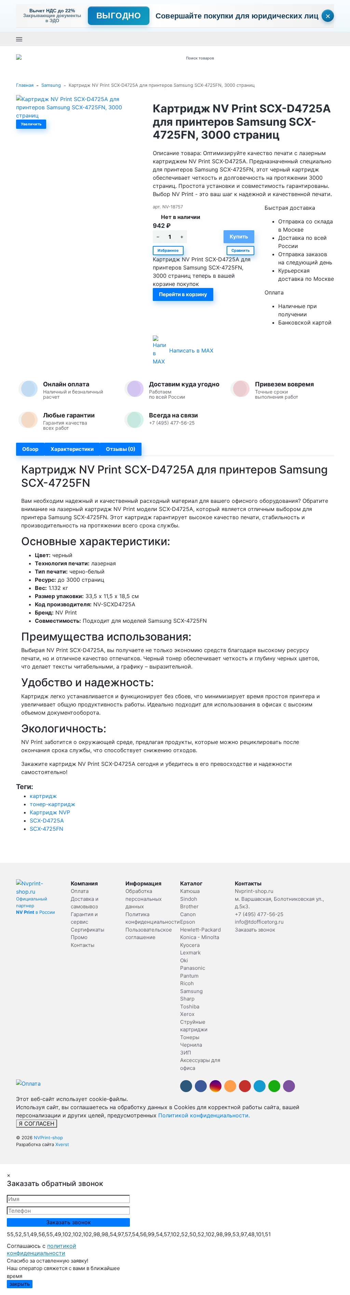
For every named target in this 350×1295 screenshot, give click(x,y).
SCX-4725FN (46, 828)
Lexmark (190, 952)
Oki (184, 960)
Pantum (189, 976)
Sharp (187, 998)
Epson (187, 922)
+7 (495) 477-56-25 (136, 39)
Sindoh (188, 899)
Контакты (82, 945)
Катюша (190, 891)
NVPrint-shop (48, 1137)
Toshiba (189, 1006)
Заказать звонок (179, 39)
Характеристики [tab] (72, 449)
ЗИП (185, 1052)
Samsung (51, 85)
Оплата (80, 891)
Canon (188, 914)
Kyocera (190, 945)
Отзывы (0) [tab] (120, 449)
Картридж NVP (50, 812)
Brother (189, 906)
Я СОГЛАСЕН (36, 1123)
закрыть (20, 1284)
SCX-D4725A (47, 820)
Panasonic (192, 968)
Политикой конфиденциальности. (204, 1115)
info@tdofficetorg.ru (259, 922)
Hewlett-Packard (200, 929)
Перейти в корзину (183, 294)
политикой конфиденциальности (41, 1249)
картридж (43, 796)
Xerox (187, 1014)
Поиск (256, 58)
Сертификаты (87, 929)
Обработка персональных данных (143, 899)
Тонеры (189, 1037)
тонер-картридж (52, 804)
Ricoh (187, 983)
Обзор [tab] (30, 449)
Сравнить (240, 250)
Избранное (168, 250)
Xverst (62, 1144)
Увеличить (31, 124)
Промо (79, 937)
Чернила (191, 1045)
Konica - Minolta (199, 937)
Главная (24, 85)
